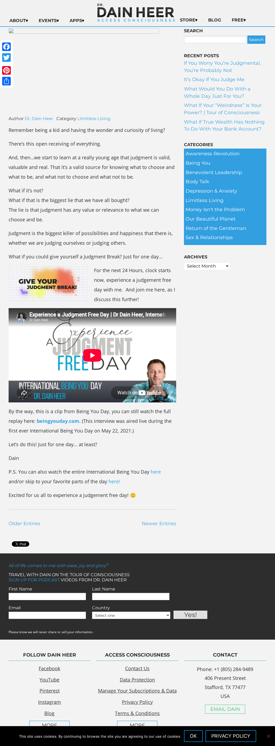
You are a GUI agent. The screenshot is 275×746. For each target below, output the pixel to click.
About (17, 20)
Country (101, 607)
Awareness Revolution (213, 154)
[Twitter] (6, 57)
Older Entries (24, 524)
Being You (198, 163)
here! (114, 481)
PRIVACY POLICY (230, 736)
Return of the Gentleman (216, 228)
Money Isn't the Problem (215, 209)
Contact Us (137, 668)
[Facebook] (6, 46)
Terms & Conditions (137, 713)
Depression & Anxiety (211, 191)
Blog (214, 20)
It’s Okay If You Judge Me (214, 79)
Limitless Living (93, 118)
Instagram (49, 702)
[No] (268, 736)
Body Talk (197, 182)
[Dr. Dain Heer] (136, 20)
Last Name (103, 589)
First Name (20, 589)
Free (238, 20)
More (49, 725)
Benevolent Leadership (214, 172)
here (156, 471)
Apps (76, 20)
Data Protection (137, 679)
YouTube (49, 679)
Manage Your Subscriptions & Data (137, 690)
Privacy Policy (137, 702)
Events (48, 20)
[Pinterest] (6, 70)
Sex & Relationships (209, 237)
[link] (59, 421)
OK (193, 736)
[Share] (6, 81)
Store (187, 20)
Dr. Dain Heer (39, 118)
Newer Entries (159, 524)
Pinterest (49, 690)
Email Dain (225, 709)
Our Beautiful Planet (211, 219)
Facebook (49, 668)
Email (15, 607)
